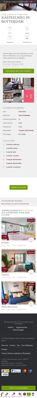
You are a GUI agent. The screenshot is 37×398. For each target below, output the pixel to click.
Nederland (4, 361)
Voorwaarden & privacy (8, 363)
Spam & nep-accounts (7, 365)
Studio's (10, 327)
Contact (12, 345)
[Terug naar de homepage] (2, 395)
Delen (31, 220)
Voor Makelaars (27, 345)
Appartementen (21, 327)
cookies (14, 1)
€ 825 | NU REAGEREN (19, 388)
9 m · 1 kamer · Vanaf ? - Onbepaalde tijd (13, 309)
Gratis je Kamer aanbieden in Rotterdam (15, 353)
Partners (4, 349)
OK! (31, 1)
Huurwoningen (18, 330)
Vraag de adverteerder (26, 130)
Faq (18, 345)
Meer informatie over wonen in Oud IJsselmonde (15, 204)
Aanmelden (6, 396)
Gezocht (19, 396)
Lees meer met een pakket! (18, 71)
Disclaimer (19, 363)
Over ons (4, 345)
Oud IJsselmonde (24, 115)
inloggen (14, 396)
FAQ (25, 396)
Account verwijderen (21, 365)
